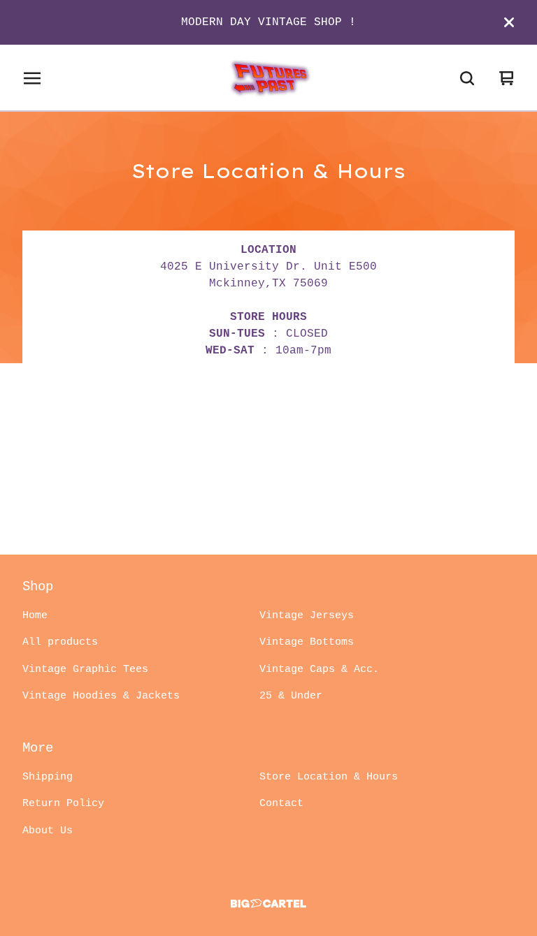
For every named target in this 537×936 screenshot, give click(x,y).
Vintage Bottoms (306, 642)
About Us (47, 831)
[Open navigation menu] (32, 78)
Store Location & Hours (328, 777)
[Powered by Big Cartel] (268, 903)
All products (60, 642)
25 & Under (290, 696)
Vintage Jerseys (306, 616)
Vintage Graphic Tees (85, 669)
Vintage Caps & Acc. (319, 669)
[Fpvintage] (268, 78)
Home (35, 616)
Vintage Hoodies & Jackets (101, 696)
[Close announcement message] (509, 22)
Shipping (47, 777)
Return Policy (63, 804)
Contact (281, 804)
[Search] (467, 78)
